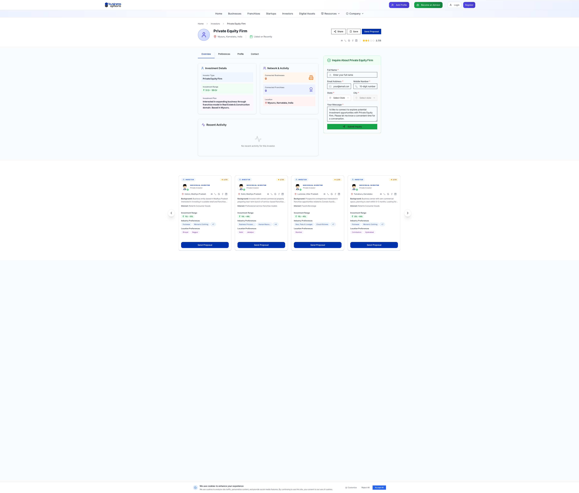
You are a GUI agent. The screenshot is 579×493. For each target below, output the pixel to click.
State (330, 93)
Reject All (366, 487)
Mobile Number (361, 81)
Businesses (234, 13)
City (356, 93)
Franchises (253, 13)
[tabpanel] (258, 109)
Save (355, 31)
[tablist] (258, 55)
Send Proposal (205, 245)
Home (218, 13)
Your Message (335, 104)
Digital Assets (307, 13)
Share (340, 31)
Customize (352, 487)
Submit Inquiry (355, 126)
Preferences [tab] (224, 54)
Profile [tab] (240, 54)
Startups (271, 13)
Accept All (379, 487)
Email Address (335, 81)
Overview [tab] (206, 54)
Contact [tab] (255, 54)
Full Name (333, 70)
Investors (287, 13)
